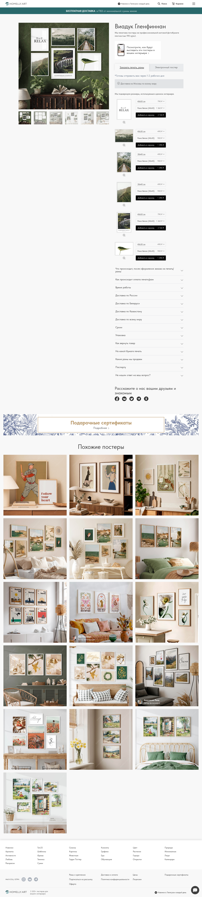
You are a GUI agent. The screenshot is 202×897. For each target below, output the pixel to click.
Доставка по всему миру (128, 319)
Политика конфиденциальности (115, 879)
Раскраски (10, 863)
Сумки (40, 863)
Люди (167, 855)
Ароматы (9, 851)
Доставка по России (126, 295)
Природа (169, 847)
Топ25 (40, 847)
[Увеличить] (124, 122)
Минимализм (170, 851)
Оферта (72, 884)
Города (136, 855)
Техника (40, 859)
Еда (102, 855)
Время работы (123, 287)
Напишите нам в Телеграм (195, 890)
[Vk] (124, 399)
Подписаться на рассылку (80, 879)
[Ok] (146, 399)
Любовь (9, 859)
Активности (10, 855)
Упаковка (120, 335)
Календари (170, 859)
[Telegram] (139, 399)
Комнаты (105, 847)
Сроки (118, 327)
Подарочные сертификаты (176, 875)
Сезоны (72, 847)
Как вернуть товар (125, 343)
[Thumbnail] (40, 117)
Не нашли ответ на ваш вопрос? (132, 375)
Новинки (9, 847)
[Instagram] (24, 879)
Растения (137, 851)
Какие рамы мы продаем (128, 359)
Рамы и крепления (77, 875)
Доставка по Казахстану (128, 311)
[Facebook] (117, 399)
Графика (104, 851)
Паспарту (120, 367)
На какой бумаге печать (128, 351)
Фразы (40, 855)
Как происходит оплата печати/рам (134, 279)
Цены (135, 875)
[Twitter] (131, 399)
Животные (73, 855)
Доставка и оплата (109, 875)
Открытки (137, 859)
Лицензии (137, 879)
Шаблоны (41, 851)
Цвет (135, 847)
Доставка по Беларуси (127, 303)
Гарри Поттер (75, 859)
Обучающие (106, 859)
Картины (73, 851)
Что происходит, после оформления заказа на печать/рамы (144, 270)
